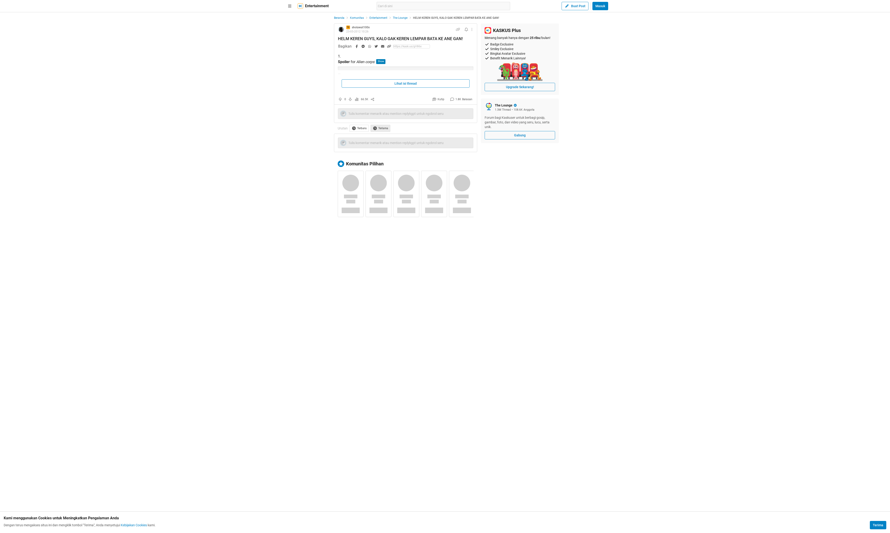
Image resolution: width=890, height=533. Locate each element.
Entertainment (378, 17)
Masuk (600, 6)
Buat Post (578, 6)
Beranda (339, 17)
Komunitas (357, 17)
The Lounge (400, 17)
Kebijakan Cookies (134, 525)
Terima (878, 525)
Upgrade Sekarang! (520, 87)
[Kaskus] (300, 6)
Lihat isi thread (405, 83)
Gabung (520, 135)
